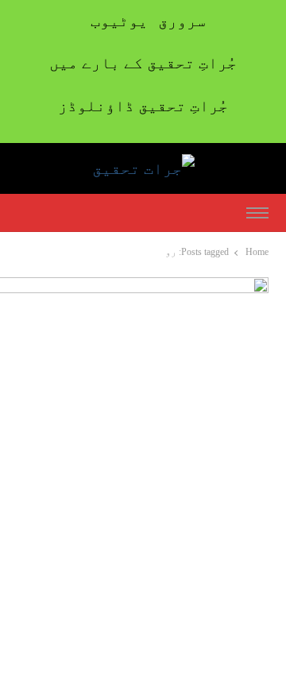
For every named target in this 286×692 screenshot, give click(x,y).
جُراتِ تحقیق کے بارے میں (143, 63)
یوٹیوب (119, 20)
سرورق (182, 20)
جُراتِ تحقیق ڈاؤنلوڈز (143, 105)
